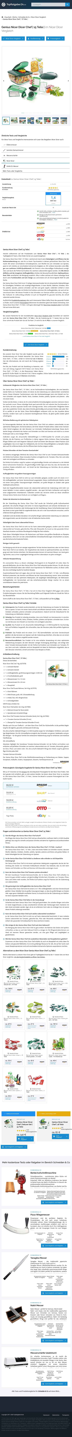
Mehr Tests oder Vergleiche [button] (12, 171)
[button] (13, 38)
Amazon (24, 772)
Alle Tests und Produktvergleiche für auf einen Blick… (36, 1391)
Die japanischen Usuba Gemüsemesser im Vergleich (39, 1325)
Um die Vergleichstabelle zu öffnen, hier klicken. (29, 957)
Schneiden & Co (35, 1170)
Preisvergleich (24, 303)
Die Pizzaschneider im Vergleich (40, 1233)
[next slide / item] (68, 81)
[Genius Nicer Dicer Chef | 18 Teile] (44, 1123)
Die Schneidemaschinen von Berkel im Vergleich (40, 1191)
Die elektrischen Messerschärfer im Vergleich (39, 1372)
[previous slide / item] (3, 81)
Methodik (4, 199)
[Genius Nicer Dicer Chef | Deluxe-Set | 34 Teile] (8, 1123)
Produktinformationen (19, 300)
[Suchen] (67, 4)
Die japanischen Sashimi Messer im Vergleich (40, 1277)
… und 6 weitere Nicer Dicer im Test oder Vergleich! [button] (36, 336)
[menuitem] (2, 17)
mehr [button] (53, 212)
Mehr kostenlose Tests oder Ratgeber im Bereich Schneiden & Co (36, 1162)
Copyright (4, 1414)
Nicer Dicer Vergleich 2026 (52, 305)
